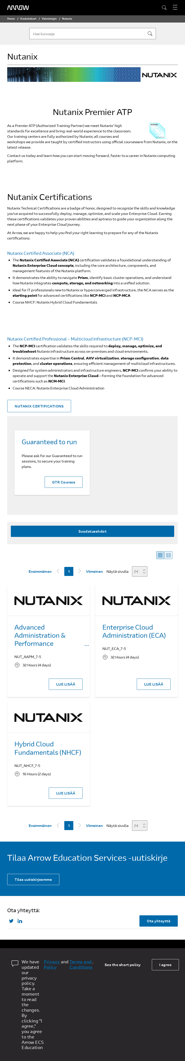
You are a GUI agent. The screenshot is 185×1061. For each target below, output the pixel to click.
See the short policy (123, 964)
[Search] (150, 34)
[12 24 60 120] (141, 571)
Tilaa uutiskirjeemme (33, 879)
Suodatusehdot (93, 531)
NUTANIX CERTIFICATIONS (39, 406)
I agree (165, 964)
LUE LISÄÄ (65, 684)
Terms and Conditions (80, 964)
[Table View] (168, 555)
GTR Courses (63, 482)
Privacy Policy (52, 964)
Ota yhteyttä (158, 920)
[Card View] (160, 555)
